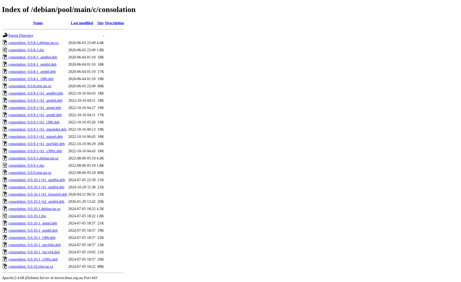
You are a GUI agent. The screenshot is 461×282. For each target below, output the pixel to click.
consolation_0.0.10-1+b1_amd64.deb (36, 180)
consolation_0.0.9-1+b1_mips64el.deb (37, 129)
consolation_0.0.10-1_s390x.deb (33, 259)
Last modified (82, 23)
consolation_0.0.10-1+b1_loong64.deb (37, 194)
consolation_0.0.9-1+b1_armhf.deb (35, 115)
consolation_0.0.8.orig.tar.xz (29, 86)
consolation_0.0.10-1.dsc (27, 216)
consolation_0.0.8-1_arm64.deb (32, 64)
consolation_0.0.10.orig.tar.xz (30, 266)
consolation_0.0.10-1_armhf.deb (33, 230)
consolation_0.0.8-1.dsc (26, 50)
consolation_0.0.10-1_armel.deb (32, 223)
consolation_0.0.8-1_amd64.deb (32, 57)
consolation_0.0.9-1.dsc (26, 165)
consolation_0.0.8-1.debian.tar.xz (33, 43)
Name (38, 23)
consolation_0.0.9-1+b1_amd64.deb (35, 93)
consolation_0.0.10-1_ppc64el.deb (34, 245)
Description (114, 23)
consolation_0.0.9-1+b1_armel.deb (34, 108)
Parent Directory (20, 35)
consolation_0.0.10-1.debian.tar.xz (34, 209)
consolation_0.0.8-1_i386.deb (31, 79)
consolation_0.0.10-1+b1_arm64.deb (36, 187)
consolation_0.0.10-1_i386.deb (31, 238)
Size (100, 23)
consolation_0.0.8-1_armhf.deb (32, 72)
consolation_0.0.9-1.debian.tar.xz (33, 158)
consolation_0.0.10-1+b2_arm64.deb (36, 201)
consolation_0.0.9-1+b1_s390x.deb (35, 151)
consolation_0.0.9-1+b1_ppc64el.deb (36, 144)
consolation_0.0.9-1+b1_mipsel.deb (35, 137)
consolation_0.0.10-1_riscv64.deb (34, 252)
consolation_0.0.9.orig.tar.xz (29, 173)
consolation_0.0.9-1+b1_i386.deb (34, 122)
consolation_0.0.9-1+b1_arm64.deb (35, 100)
